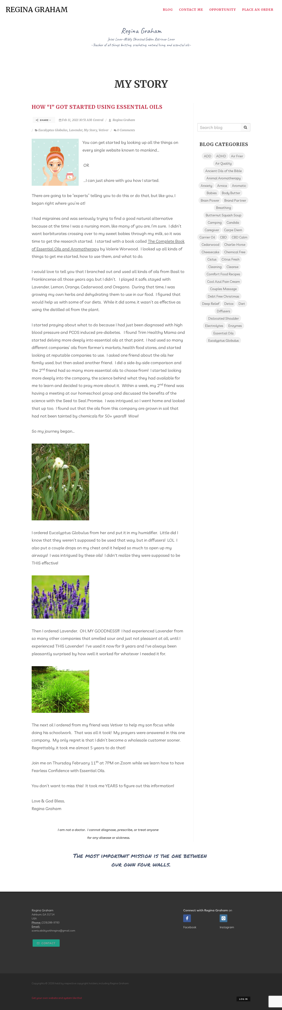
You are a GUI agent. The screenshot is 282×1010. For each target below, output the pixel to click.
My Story (90, 130)
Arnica (222, 185)
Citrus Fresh (230, 259)
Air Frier (237, 156)
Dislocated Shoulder (223, 318)
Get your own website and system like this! (57, 998)
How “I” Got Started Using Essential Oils (97, 107)
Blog (168, 10)
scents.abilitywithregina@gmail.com (53, 930)
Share (44, 120)
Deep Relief (210, 303)
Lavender (75, 130)
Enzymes (235, 325)
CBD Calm (239, 237)
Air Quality (223, 163)
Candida (233, 222)
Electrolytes (214, 325)
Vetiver (104, 130)
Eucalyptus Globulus (53, 130)
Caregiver (212, 230)
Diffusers (223, 311)
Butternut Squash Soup (223, 215)
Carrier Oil (207, 237)
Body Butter (231, 193)
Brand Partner (235, 200)
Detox (228, 303)
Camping (215, 222)
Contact (48, 943)
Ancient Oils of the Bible (223, 171)
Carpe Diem (233, 230)
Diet (241, 303)
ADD (207, 156)
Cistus (212, 259)
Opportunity (222, 10)
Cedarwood (210, 244)
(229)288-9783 (50, 922)
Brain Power (210, 200)
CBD (223, 237)
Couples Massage (223, 289)
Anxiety (206, 185)
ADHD (221, 156)
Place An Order (257, 10)
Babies (212, 193)
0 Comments (126, 130)
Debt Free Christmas (223, 296)
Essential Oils (223, 333)
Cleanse (232, 267)
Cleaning (215, 267)
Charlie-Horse (234, 244)
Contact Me (191, 10)
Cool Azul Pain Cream (223, 281)
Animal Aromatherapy (223, 178)
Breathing (223, 207)
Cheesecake (210, 252)
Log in (243, 999)
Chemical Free (234, 252)
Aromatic (239, 185)
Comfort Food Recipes (223, 274)
